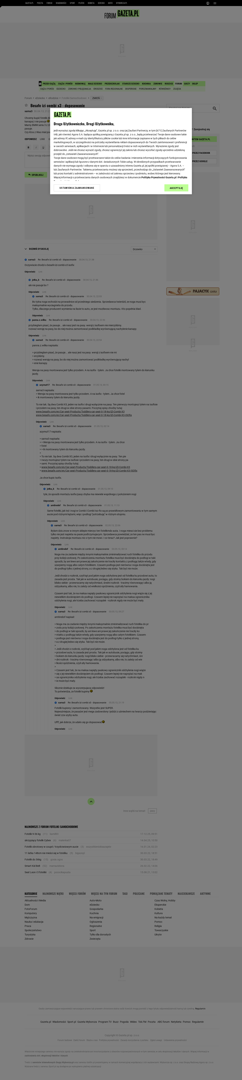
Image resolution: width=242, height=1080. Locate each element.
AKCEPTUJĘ (176, 188)
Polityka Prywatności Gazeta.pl (158, 177)
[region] (121, 151)
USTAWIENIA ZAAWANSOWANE (77, 187)
